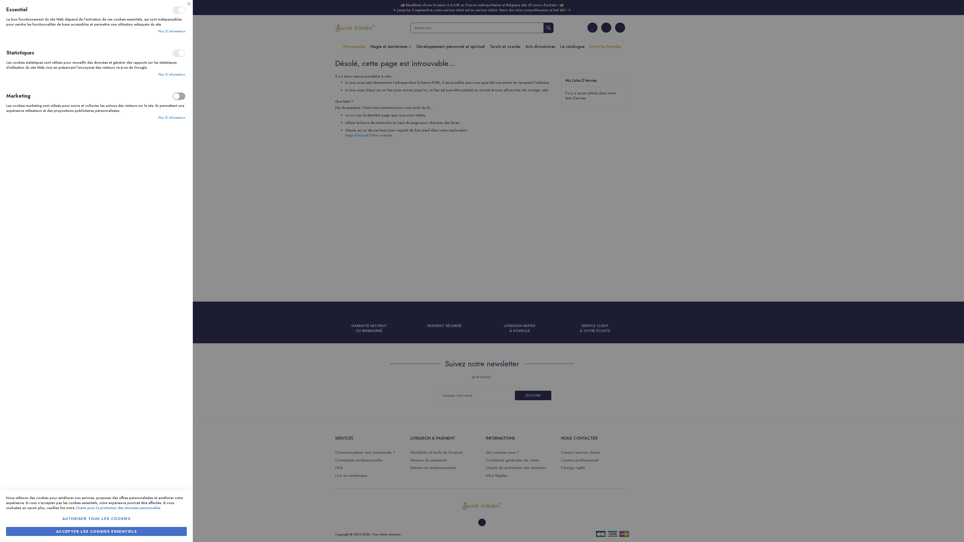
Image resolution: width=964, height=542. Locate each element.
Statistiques (179, 53)
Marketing (179, 96)
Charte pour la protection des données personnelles (118, 507)
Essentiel (179, 10)
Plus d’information (171, 31)
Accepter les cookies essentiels (96, 531)
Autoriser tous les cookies (96, 518)
